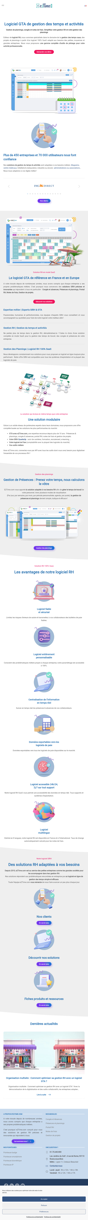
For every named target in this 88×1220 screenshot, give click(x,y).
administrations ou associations (67, 168)
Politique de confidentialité (34, 1217)
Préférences (44, 1212)
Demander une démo (44, 52)
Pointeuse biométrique (12, 1161)
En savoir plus (44, 923)
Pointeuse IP (8, 1165)
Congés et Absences (54, 1119)
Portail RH (50, 1127)
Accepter (44, 1199)
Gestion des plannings (44, 548)
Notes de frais (51, 1131)
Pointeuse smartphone (12, 1157)
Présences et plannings (55, 1123)
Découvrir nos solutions (44, 302)
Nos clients (44, 201)
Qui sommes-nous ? (21, 1141)
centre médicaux (10, 168)
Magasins (75, 165)
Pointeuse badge (10, 1152)
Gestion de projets (53, 1135)
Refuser (44, 1205)
